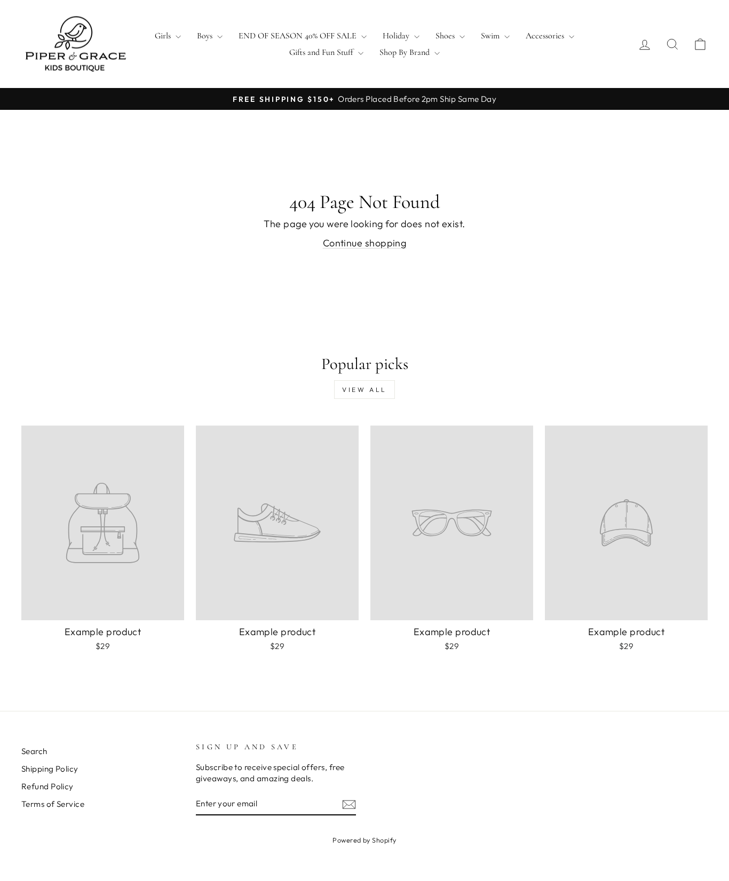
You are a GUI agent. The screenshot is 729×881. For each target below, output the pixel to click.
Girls (164, 35)
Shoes (446, 35)
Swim (491, 35)
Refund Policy (47, 786)
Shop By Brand (405, 52)
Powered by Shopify (364, 840)
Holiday (397, 35)
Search (34, 751)
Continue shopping (365, 243)
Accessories (546, 35)
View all (364, 390)
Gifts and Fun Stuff (322, 52)
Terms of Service (52, 804)
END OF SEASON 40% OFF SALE (299, 35)
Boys (206, 35)
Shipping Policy (49, 769)
